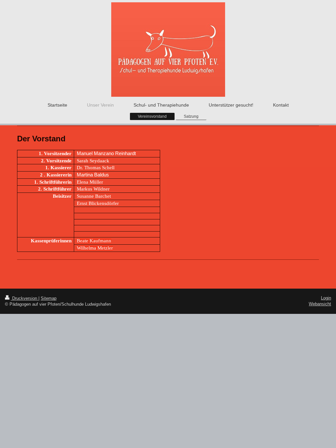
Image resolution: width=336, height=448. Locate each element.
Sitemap (48, 298)
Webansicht (320, 303)
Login (326, 297)
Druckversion (24, 298)
